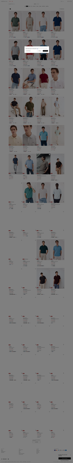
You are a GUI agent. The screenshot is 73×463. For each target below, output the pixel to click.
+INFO (37, 48)
